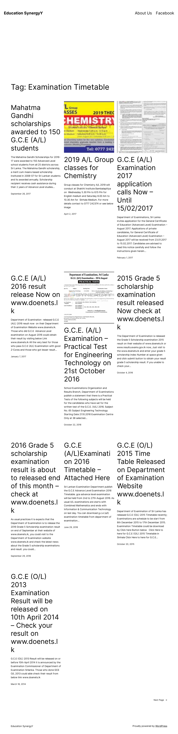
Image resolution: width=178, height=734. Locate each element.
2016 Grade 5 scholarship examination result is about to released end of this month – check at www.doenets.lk (35, 477)
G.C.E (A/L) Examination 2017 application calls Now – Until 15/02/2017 (136, 184)
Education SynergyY (23, 13)
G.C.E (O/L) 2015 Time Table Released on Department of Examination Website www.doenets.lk (141, 473)
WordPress (161, 726)
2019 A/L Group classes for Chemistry (89, 168)
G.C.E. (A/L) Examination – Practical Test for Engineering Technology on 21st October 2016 (88, 354)
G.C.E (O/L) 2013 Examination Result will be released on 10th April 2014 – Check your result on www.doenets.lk (35, 613)
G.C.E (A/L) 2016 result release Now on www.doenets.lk (35, 294)
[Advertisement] (89, 47)
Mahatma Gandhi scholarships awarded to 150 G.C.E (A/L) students (35, 128)
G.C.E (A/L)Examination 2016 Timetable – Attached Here (87, 461)
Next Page (160, 700)
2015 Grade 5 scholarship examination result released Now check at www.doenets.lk (140, 302)
